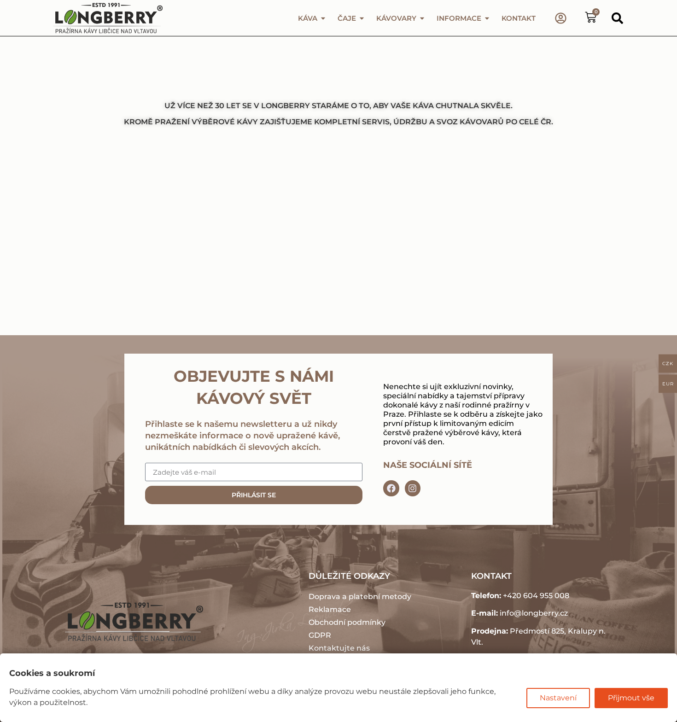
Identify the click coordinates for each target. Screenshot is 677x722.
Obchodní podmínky (347, 622)
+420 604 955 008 (536, 595)
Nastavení (558, 697)
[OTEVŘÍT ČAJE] (361, 18)
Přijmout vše (631, 697)
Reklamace (330, 609)
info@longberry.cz (534, 613)
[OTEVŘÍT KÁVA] (323, 18)
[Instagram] (412, 488)
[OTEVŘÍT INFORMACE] (487, 18)
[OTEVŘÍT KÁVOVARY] (422, 18)
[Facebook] (391, 488)
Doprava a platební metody (360, 596)
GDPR (320, 635)
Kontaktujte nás (339, 648)
